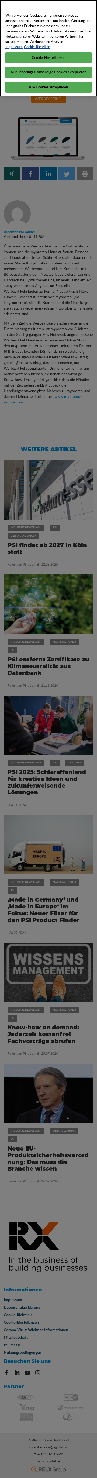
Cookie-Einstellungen (48, 57)
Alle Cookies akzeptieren (48, 87)
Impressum (14, 46)
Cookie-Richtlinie (37, 46)
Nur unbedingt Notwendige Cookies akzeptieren (48, 72)
